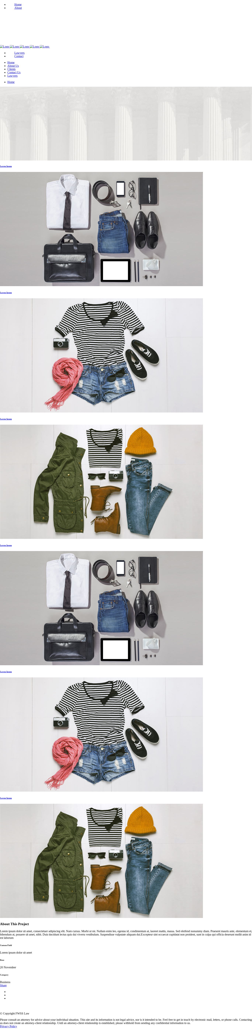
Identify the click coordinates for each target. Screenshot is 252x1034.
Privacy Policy (8, 1026)
